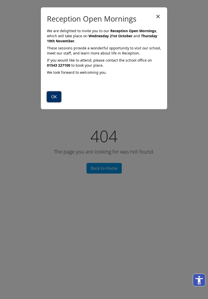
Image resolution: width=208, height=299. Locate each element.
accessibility (199, 280)
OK (54, 97)
